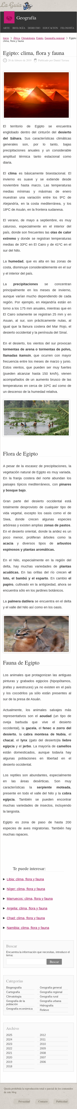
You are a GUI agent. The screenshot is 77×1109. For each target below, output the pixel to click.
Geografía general (51, 987)
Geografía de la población (15, 1002)
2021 (9, 1052)
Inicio (6, 38)
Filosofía (67, 28)
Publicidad (61, 1101)
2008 (43, 1052)
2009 (43, 1048)
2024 (9, 1039)
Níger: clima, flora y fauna (26, 889)
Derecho (34, 28)
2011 (43, 1039)
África (16, 38)
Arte (6, 28)
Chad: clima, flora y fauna (26, 918)
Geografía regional (54, 38)
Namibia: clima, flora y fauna (28, 928)
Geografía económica (19, 1008)
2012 (43, 1035)
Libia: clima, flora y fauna (25, 879)
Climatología (28, 38)
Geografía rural (49, 996)
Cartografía (13, 992)
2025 (9, 1035)
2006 (43, 1061)
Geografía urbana (50, 1001)
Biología (19, 28)
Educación (50, 28)
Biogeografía (13, 987)
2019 (9, 1061)
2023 (9, 1043)
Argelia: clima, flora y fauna (27, 908)
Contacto (43, 1101)
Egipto (39, 38)
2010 (43, 1043)
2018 (9, 1066)
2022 (9, 1048)
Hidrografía (46, 1005)
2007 (43, 1057)
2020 (9, 1057)
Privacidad (24, 1101)
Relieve (44, 1009)
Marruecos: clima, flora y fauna (30, 899)
